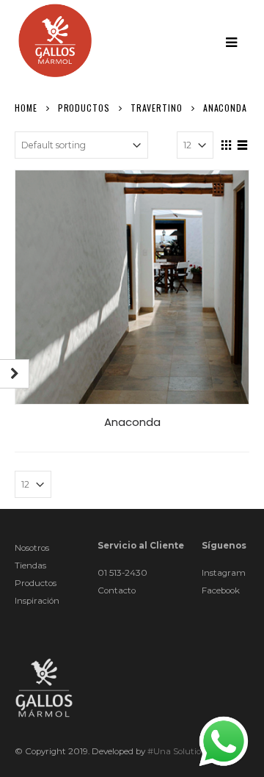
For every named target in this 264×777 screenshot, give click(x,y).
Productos (35, 583)
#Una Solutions (178, 751)
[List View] (242, 143)
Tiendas (30, 565)
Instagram (224, 573)
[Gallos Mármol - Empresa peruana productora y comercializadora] (55, 40)
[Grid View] (226, 143)
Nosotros (32, 548)
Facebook (221, 590)
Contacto (117, 590)
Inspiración (37, 601)
